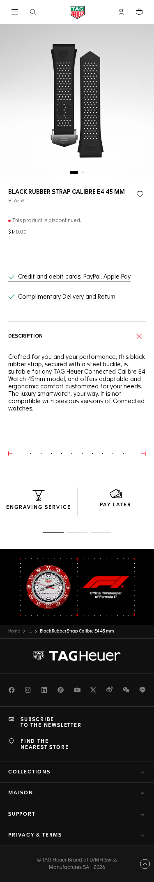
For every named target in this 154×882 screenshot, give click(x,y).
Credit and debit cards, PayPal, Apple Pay (74, 277)
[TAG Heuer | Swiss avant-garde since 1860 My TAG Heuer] (77, 655)
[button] (121, 11)
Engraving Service (38, 507)
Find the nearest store (45, 744)
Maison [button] (20, 793)
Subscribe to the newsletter (51, 722)
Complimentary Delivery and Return (66, 297)
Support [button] (21, 814)
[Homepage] (77, 12)
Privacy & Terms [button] (35, 835)
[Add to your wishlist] (140, 194)
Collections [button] (29, 772)
